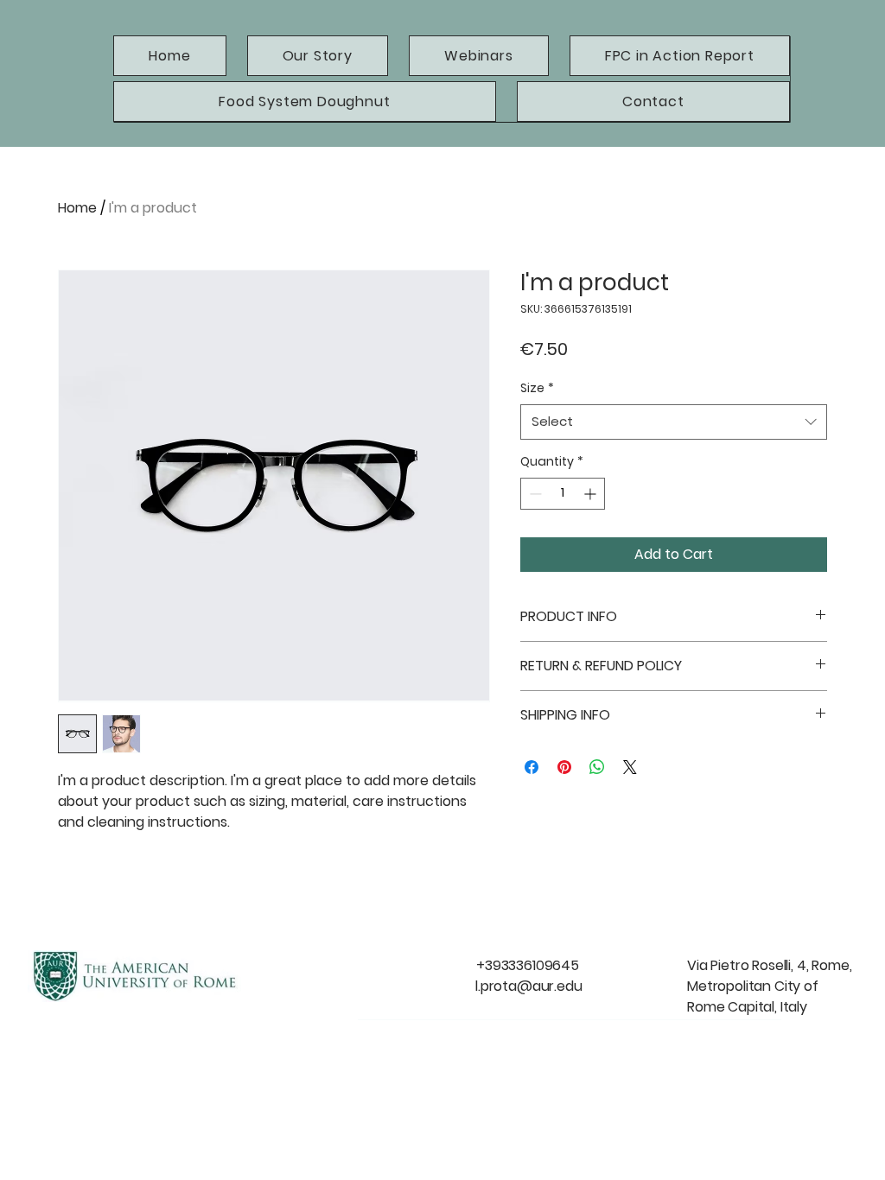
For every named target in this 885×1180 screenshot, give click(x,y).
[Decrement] (533, 494)
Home (77, 208)
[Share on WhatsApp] (597, 767)
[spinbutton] (562, 494)
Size (537, 388)
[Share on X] (630, 767)
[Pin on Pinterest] (564, 767)
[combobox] (673, 422)
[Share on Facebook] (531, 767)
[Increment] (591, 494)
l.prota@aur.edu (529, 986)
